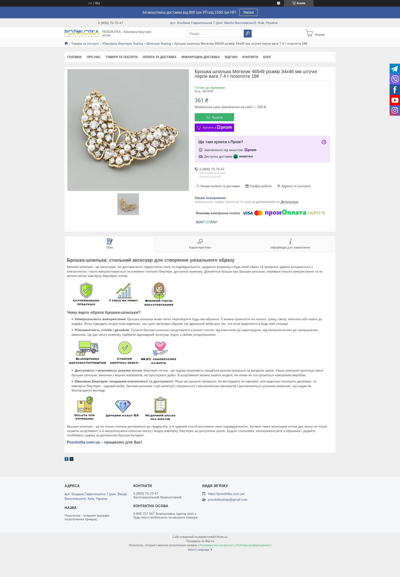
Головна (74, 57)
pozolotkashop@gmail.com (227, 499)
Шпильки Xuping (158, 43)
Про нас (93, 57)
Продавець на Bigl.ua (200, 541)
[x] (71, 460)
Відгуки (231, 57)
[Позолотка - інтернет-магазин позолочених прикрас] (82, 33)
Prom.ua (222, 537)
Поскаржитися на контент (217, 545)
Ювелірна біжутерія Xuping (122, 43)
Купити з (209, 127)
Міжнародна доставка (200, 57)
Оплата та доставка (159, 57)
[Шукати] (248, 33)
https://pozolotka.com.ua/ (226, 494)
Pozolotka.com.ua (83, 442)
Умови (248, 12)
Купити (217, 117)
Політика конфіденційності (253, 545)
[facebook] (67, 460)
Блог (267, 57)
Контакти (250, 57)
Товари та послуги (85, 43)
